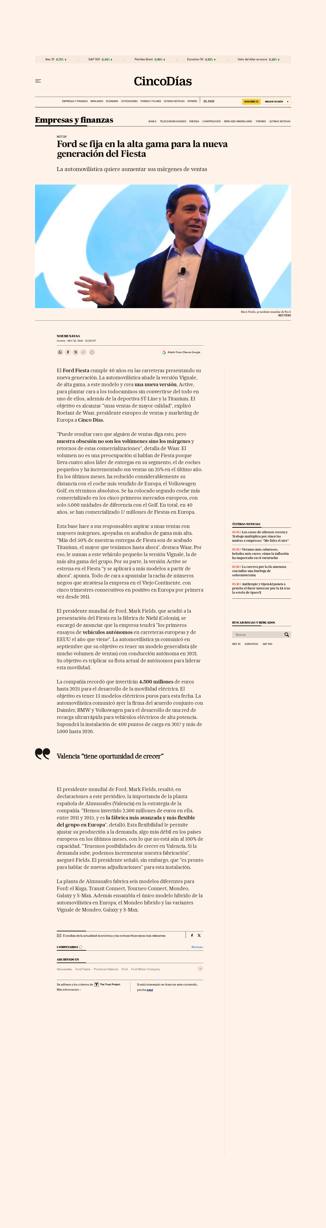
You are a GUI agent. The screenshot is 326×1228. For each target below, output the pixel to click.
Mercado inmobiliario (238, 121)
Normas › (197, 947)
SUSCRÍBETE (251, 101)
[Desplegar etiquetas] (200, 969)
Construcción (211, 121)
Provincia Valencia (106, 969)
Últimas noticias (174, 101)
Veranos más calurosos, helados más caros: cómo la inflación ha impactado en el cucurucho (260, 553)
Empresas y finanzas (75, 101)
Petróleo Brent (144, 59)
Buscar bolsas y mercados (253, 622)
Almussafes (64, 969)
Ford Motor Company (145, 969)
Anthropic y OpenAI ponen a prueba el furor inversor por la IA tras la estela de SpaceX (261, 588)
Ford (125, 969)
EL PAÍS (207, 100)
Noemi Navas (68, 336)
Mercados (96, 101)
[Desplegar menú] (38, 81)
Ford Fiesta (82, 969)
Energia (194, 121)
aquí (150, 990)
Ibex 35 (49, 59)
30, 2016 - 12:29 (81, 340)
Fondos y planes (150, 101)
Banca (153, 121)
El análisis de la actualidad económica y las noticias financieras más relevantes (114, 935)
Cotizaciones (129, 101)
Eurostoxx (251, 644)
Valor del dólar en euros (252, 59)
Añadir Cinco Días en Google (184, 352)
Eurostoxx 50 (195, 59)
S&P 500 (94, 59)
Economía (112, 101)
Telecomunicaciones (173, 121)
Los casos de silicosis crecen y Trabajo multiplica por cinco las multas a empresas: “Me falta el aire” (260, 536)
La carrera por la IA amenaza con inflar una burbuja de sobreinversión (259, 571)
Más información (68, 989)
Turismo (261, 121)
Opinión (192, 101)
